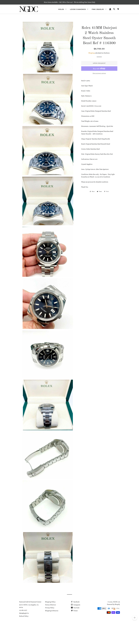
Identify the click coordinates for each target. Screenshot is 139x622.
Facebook (76, 602)
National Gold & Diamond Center (30, 602)
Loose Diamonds (78, 9)
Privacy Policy (49, 608)
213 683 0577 (23, 610)
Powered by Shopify (113, 604)
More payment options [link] (99, 73)
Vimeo (75, 611)
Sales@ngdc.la (24, 613)
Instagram (76, 605)
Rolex (61, 9)
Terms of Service (50, 605)
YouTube (76, 608)
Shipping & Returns (51, 611)
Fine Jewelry (98, 9)
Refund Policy (23, 616)
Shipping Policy (50, 602)
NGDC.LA (116, 602)
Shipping (91, 53)
